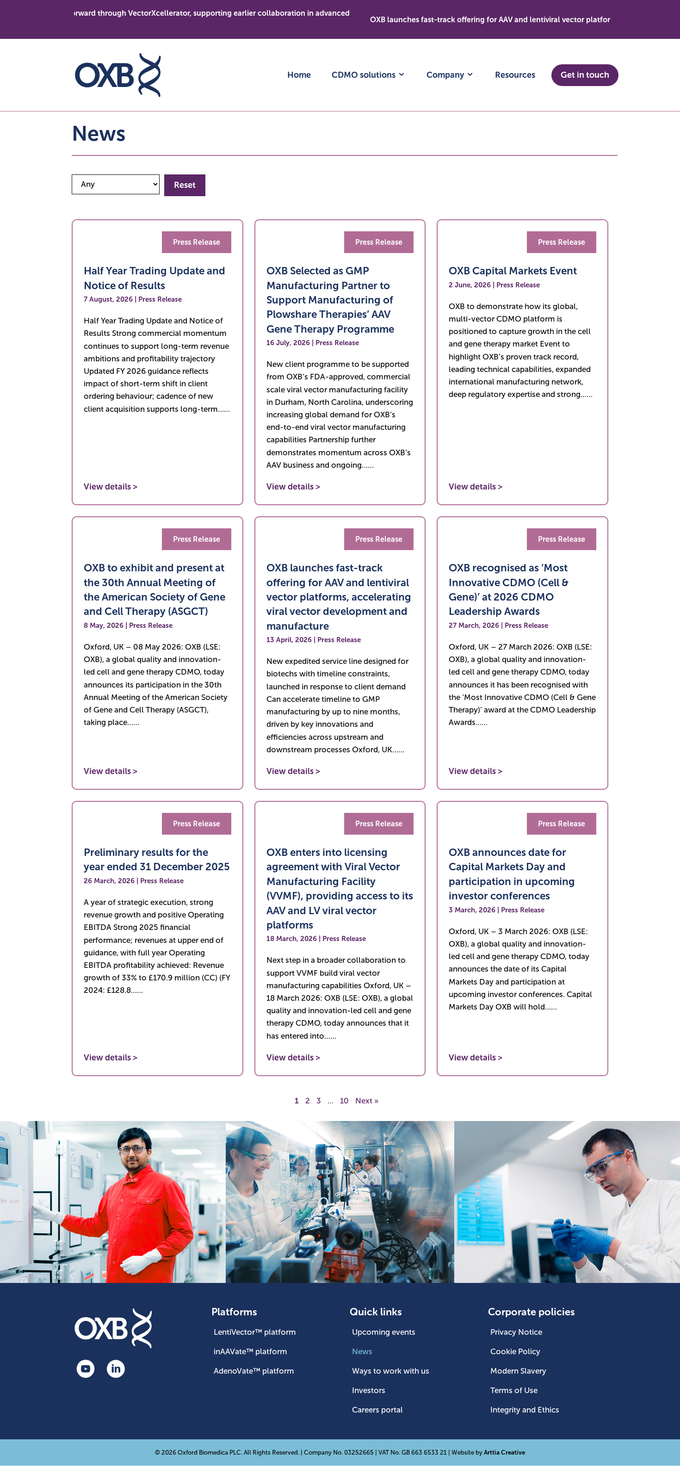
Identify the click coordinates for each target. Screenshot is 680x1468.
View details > (110, 486)
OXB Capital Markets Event (513, 271)
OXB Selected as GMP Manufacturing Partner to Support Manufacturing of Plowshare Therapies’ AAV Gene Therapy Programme (330, 299)
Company (446, 75)
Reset (185, 185)
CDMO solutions (364, 75)
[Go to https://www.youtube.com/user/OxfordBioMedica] (85, 1370)
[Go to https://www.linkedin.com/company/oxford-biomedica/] (115, 1370)
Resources (515, 75)
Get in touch (585, 75)
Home (299, 75)
